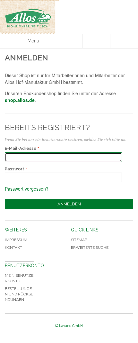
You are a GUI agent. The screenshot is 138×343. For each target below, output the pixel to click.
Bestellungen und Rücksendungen (19, 294)
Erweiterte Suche (89, 247)
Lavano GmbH (71, 326)
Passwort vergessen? (26, 188)
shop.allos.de (20, 100)
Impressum (16, 240)
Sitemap (79, 240)
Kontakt (13, 247)
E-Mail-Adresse (21, 148)
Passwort (14, 169)
